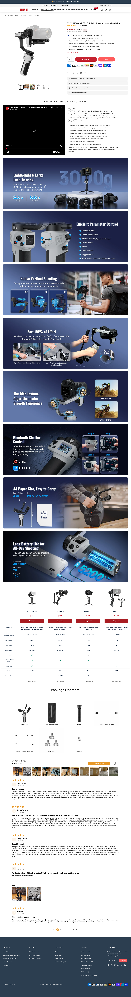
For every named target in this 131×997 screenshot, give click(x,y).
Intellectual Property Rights (89, 975)
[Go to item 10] (103, 771)
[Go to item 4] (46, 771)
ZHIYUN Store (48, 984)
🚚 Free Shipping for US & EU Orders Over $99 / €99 (65, 1)
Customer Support (60, 962)
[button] (106, 5)
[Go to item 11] (113, 771)
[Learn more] (101, 35)
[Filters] (113, 763)
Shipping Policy (85, 955)
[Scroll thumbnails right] (116, 771)
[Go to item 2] (26, 771)
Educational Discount (35, 958)
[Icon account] (106, 10)
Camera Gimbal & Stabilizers (11, 955)
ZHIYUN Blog (59, 958)
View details (32, 682)
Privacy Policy (85, 971)
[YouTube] (118, 965)
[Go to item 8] (84, 771)
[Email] (122, 965)
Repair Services (85, 968)
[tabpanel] (65, 130)
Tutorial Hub (45, 5)
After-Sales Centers (86, 965)
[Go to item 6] (65, 771)
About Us (57, 952)
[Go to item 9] (94, 771)
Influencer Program (34, 955)
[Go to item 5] (55, 771)
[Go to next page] (76, 929)
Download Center (54, 5)
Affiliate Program (34, 952)
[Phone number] (125, 965)
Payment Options (86, 958)
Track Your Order (86, 952)
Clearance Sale (65, 5)
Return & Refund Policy (87, 962)
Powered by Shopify (58, 984)
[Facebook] (108, 965)
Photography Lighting (9, 958)
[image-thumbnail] (21, 87)
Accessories (6, 965)
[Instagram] (112, 965)
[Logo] (24, 10)
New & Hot (6, 952)
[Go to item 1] (17, 771)
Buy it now (106, 59)
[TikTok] (115, 965)
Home (4, 15)
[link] (73, 73)
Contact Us (58, 955)
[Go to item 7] (74, 771)
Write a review (99, 763)
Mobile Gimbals (7, 962)
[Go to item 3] (36, 771)
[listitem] (50, 101)
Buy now (32, 621)
